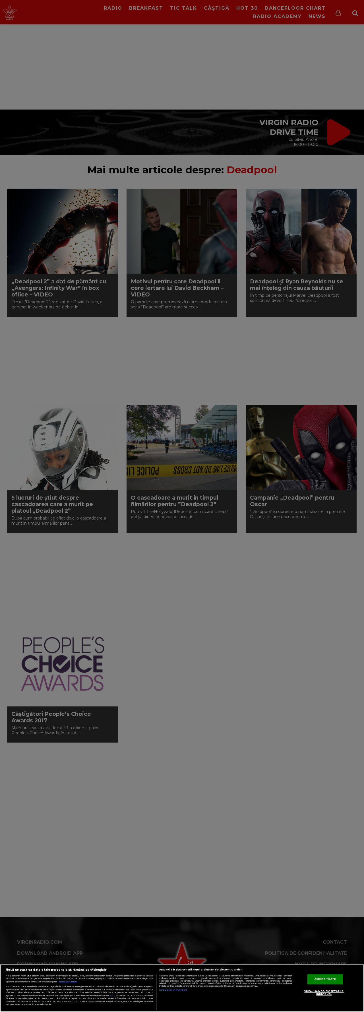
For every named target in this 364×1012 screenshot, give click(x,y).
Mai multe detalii (68, 981)
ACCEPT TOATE (325, 979)
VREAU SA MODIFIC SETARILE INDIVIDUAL (324, 992)
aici (111, 995)
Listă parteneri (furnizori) (173, 990)
